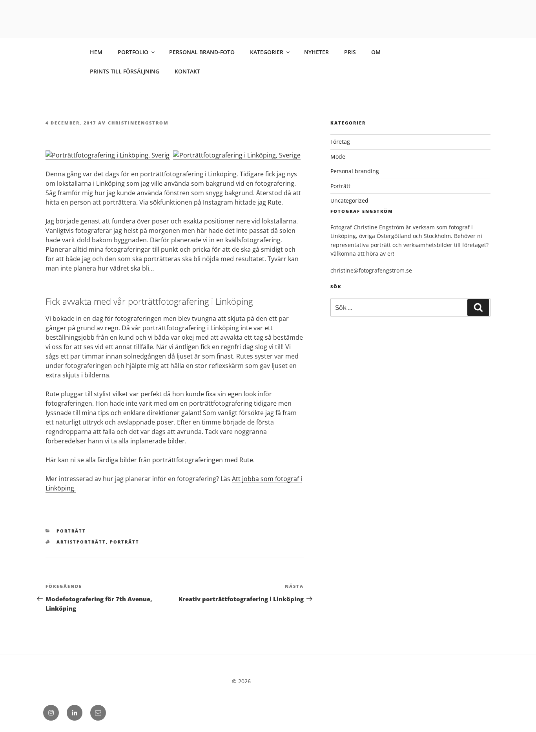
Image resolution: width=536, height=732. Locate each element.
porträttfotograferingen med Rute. (203, 460)
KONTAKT (187, 71)
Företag (340, 141)
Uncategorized (349, 200)
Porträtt (71, 531)
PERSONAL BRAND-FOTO (202, 52)
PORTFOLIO (133, 52)
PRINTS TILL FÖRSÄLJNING (124, 71)
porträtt (124, 542)
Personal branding (354, 171)
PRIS (350, 52)
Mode (337, 156)
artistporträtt (81, 542)
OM (376, 52)
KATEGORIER (266, 52)
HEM (96, 52)
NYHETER (316, 52)
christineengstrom (138, 123)
